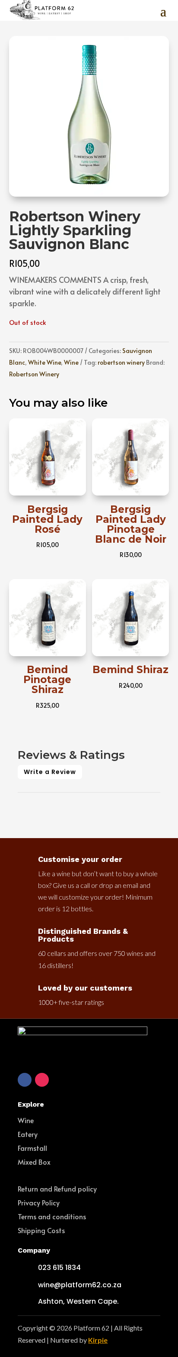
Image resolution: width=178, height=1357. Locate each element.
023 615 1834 (59, 1268)
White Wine (44, 362)
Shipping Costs (41, 1230)
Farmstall (32, 1148)
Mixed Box (34, 1161)
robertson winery (121, 362)
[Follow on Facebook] (25, 1080)
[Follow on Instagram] (42, 1080)
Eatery (28, 1134)
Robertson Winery (34, 374)
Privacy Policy (39, 1202)
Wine (71, 362)
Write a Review (50, 772)
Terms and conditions (52, 1216)
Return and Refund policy (57, 1188)
